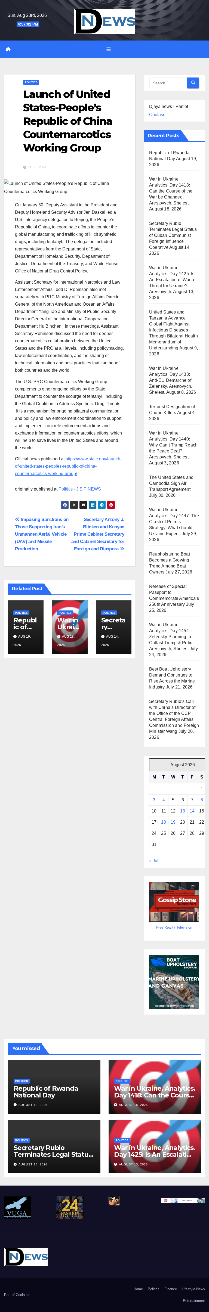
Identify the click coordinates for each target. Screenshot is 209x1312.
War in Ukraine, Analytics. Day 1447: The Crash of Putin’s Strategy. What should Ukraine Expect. (174, 521)
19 (173, 822)
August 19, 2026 (33, 1104)
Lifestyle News (193, 1289)
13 (182, 811)
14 (192, 811)
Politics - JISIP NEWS (80, 489)
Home (138, 1289)
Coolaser (158, 114)
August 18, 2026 (133, 1104)
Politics (31, 82)
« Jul (153, 860)
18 (163, 822)
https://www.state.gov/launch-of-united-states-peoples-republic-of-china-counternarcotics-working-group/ (68, 466)
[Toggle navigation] (108, 49)
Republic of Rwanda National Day (46, 1091)
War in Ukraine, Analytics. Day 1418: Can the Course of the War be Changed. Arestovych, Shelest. (170, 191)
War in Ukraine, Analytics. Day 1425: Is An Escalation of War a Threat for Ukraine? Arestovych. (172, 279)
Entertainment (194, 1301)
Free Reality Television (174, 927)
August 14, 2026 (33, 1164)
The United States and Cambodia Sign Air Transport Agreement (171, 483)
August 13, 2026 (133, 1164)
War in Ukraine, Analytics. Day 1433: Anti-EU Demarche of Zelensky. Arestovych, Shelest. (170, 380)
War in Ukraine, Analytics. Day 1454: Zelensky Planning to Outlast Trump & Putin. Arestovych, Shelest (171, 636)
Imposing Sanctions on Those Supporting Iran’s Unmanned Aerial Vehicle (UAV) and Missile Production (42, 534)
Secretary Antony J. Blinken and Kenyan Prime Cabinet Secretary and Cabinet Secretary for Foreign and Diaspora (97, 534)
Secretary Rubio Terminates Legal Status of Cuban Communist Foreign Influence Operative (173, 235)
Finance (170, 1289)
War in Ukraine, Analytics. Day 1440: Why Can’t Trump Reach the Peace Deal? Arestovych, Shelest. (173, 445)
